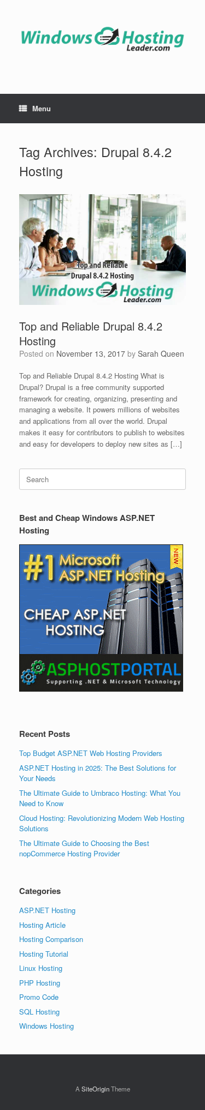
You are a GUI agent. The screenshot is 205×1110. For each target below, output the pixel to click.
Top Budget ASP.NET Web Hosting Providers (90, 753)
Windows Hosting (46, 1026)
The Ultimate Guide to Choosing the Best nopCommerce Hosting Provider (84, 848)
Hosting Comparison (51, 939)
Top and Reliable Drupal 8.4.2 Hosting (90, 333)
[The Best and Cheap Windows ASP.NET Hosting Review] (102, 39)
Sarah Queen (161, 353)
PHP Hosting (39, 982)
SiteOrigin (95, 1088)
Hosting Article (42, 925)
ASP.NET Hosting (47, 910)
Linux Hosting (40, 968)
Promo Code (38, 997)
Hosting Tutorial (43, 954)
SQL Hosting (39, 1011)
